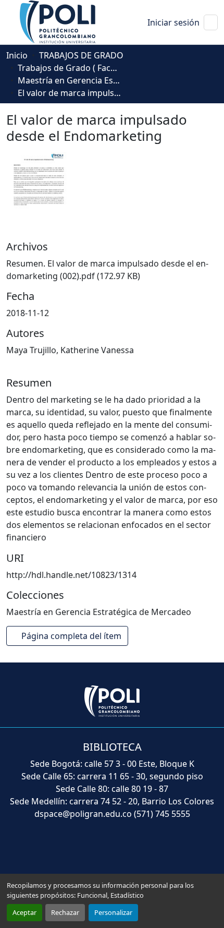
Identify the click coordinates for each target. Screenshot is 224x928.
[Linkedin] (135, 852)
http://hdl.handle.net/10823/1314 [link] (71, 575)
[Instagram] (158, 852)
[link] (112, 269)
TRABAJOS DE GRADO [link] (81, 55)
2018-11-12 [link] (27, 313)
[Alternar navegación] (211, 22)
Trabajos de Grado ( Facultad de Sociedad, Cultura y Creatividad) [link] (70, 68)
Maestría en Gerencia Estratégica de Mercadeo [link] (70, 80)
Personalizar (113, 912)
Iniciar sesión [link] (173, 22)
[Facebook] (66, 852)
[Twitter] (89, 852)
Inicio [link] (17, 55)
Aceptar (24, 912)
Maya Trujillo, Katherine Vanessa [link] (70, 350)
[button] (58, 21)
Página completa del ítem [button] (70, 636)
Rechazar (65, 912)
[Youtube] (112, 852)
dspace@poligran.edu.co (83, 813)
